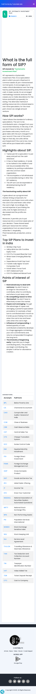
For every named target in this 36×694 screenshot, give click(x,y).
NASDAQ (7, 498)
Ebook (20, 651)
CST (5, 432)
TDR (5, 575)
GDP (5, 471)
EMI (5, 449)
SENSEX (7, 527)
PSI (5, 520)
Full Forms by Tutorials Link (12, 4)
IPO (5, 483)
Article (6, 651)
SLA (5, 539)
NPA (5, 515)
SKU (5, 534)
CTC (5, 580)
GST (5, 478)
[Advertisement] (18, 39)
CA (5, 408)
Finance (13, 16)
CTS (5, 437)
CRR (5, 427)
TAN (5, 554)
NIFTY (6, 507)
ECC (5, 444)
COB (5, 422)
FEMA (6, 464)
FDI (5, 456)
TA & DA (7, 546)
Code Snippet (27, 651)
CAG (5, 412)
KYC (5, 493)
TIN (5, 563)
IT (4, 488)
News (11, 651)
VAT (5, 571)
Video (16, 651)
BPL (5, 403)
